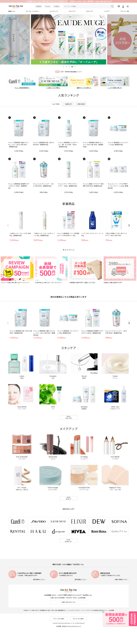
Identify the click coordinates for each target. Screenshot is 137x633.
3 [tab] (69, 66)
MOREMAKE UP (68, 498)
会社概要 (111, 610)
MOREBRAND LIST (68, 540)
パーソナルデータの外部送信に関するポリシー (95, 610)
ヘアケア (107, 11)
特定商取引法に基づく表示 (47, 610)
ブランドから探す (58, 619)
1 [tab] (63, 66)
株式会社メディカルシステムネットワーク (71, 626)
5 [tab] (75, 66)
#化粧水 (56, 6)
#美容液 (38, 6)
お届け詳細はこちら (121, 579)
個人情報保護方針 (60, 610)
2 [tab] (66, 66)
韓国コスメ (11, 11)
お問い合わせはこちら (68, 602)
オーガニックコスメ (32, 11)
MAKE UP (68, 104)
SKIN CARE (81, 104)
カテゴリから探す (78, 619)
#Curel (47, 6)
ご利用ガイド (26, 610)
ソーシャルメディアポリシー (74, 610)
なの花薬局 (58, 626)
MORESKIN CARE (68, 417)
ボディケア (89, 11)
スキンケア (72, 11)
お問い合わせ (35, 610)
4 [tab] (72, 66)
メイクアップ (53, 11)
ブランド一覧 (124, 11)
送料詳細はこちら (38, 579)
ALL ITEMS (56, 104)
